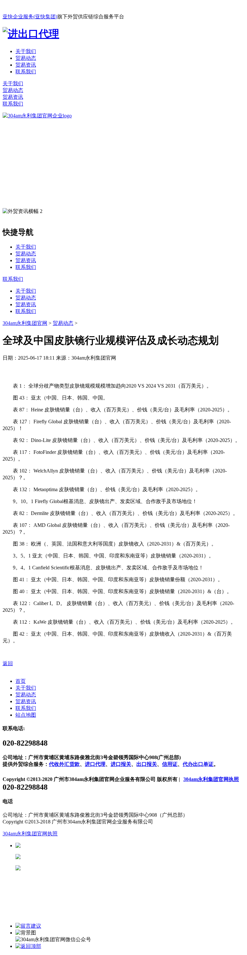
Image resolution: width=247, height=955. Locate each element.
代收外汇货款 (64, 764)
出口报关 (146, 764)
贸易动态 (25, 58)
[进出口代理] (31, 34)
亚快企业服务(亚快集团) (30, 16)
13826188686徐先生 (71, 845)
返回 (8, 663)
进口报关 (121, 764)
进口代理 (95, 764)
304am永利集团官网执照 (211, 779)
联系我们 (25, 71)
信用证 (170, 764)
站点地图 (25, 715)
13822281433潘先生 (71, 856)
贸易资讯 (25, 65)
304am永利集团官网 (25, 323)
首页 (20, 681)
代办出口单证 (198, 764)
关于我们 (25, 51)
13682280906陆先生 (71, 868)
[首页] (37, 115)
